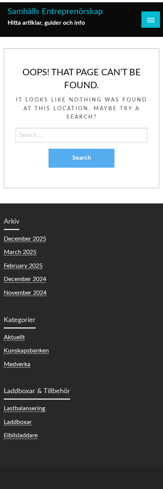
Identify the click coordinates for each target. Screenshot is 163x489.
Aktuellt (14, 337)
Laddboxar (18, 422)
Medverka (17, 364)
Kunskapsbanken (26, 351)
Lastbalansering (24, 408)
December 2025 (25, 239)
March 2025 (20, 252)
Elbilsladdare (21, 435)
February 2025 (23, 266)
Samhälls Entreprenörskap (55, 12)
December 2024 (25, 279)
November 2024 (25, 293)
